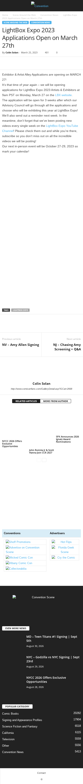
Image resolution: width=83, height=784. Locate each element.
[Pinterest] (26, 63)
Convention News (49, 14)
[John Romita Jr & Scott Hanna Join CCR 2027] (41, 428)
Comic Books (10, 713)
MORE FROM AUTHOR (55, 401)
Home (5, 14)
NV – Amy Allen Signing (20, 344)
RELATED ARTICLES (26, 401)
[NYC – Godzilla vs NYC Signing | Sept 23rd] (12, 663)
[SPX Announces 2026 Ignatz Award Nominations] (68, 421)
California (8, 732)
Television (8, 739)
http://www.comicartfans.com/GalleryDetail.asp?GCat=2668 (41, 389)
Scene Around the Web (24, 14)
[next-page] (44, 460)
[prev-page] (39, 460)
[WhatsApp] (35, 63)
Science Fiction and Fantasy (19, 726)
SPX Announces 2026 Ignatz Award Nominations (67, 439)
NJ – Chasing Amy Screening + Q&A (67, 346)
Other (5, 745)
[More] (45, 63)
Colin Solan (12, 52)
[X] (16, 63)
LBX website (63, 95)
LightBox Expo (20, 310)
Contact (41, 772)
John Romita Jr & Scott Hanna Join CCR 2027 (41, 451)
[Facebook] (6, 63)
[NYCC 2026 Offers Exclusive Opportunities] (14, 423)
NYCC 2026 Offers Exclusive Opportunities (12, 443)
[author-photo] (41, 369)
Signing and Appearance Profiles (22, 720)
